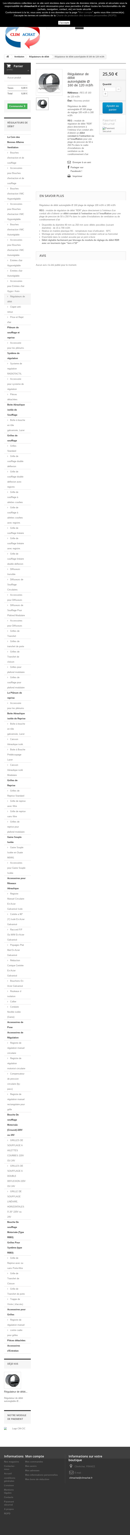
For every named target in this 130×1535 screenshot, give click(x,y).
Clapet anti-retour (14, 309)
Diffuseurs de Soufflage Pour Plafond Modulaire (16, 610)
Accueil (8, 1473)
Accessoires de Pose (15, 1025)
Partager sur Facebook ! (77, 169)
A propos (9, 1509)
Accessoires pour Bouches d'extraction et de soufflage (15, 176)
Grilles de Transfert (13, 633)
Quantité (107, 84)
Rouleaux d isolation (14, 994)
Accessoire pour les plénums (15, 345)
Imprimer (77, 176)
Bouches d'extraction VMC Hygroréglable (15, 193)
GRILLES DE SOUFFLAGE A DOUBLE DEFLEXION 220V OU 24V (16, 1176)
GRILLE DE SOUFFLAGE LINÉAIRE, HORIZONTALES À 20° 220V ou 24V (15, 1204)
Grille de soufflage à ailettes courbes (15, 497)
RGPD (7, 1513)
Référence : (73, 92)
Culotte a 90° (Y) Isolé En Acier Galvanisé (16, 919)
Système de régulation (13, 356)
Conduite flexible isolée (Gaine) (14, 1012)
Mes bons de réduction (37, 1479)
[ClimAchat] (22, 34)
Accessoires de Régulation (15, 1035)
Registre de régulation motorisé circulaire (16, 1063)
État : (70, 100)
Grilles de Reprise (12, 783)
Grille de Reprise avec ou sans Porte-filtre (15, 1263)
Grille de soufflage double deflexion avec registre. (15, 479)
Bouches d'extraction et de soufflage (15, 157)
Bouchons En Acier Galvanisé (15, 983)
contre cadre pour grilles (14, 1332)
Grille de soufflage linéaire (15, 530)
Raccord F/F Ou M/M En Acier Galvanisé (15, 934)
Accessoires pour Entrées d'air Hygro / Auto (15, 286)
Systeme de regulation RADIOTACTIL (14, 368)
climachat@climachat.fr (80, 1478)
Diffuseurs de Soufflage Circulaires (15, 584)
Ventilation (12, 147)
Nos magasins (11, 1461)
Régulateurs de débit (16, 299)
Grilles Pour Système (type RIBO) (14, 1247)
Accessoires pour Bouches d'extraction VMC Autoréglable (15, 247)
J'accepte (64, 22)
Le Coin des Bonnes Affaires (15, 139)
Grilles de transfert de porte (15, 644)
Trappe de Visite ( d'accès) (15, 1302)
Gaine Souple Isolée (14, 839)
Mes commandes (34, 1461)
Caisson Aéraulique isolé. (15, 742)
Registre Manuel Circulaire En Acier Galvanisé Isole (15, 901)
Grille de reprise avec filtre (16, 803)
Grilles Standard (11, 448)
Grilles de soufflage (12, 438)
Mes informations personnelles (41, 1475)
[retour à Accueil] (7, 57)
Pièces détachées (12, 397)
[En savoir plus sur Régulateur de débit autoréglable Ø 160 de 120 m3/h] (12, 1380)
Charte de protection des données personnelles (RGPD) (86, 15)
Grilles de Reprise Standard (15, 793)
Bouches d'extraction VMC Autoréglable (15, 229)
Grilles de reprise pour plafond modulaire (16, 826)
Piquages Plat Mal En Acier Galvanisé (15, 950)
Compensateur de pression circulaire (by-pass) (15, 1081)
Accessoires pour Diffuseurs (14, 597)
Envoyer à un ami (82, 162)
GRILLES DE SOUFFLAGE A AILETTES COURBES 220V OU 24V (15, 1150)
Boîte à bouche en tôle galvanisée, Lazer (16, 425)
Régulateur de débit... (15, 1391)
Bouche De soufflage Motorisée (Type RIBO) (15, 1230)
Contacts (8, 1497)
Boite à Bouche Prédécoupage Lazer (16, 754)
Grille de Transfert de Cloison (13, 1278)
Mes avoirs (31, 1466)
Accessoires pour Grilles (16, 1312)
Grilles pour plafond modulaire (16, 669)
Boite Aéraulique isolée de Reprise (16, 716)
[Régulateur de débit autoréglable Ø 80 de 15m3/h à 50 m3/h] (42, 104)
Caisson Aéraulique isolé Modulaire (15, 770)
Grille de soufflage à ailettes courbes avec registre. (15, 515)
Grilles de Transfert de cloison (13, 656)
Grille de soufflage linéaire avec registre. (15, 543)
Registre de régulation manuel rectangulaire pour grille (16, 1102)
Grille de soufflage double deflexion (15, 461)
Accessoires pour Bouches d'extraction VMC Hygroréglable (15, 212)
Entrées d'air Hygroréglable (14, 263)
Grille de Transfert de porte (16, 1291)
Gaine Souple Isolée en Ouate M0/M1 (15, 852)
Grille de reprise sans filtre (16, 814)
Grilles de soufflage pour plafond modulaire (16, 682)
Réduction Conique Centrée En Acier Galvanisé (15, 968)
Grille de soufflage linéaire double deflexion (15, 558)
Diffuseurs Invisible (13, 572)
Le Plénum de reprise (14, 695)
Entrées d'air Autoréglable (14, 273)
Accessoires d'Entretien (13, 1348)
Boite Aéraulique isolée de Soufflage (16, 409)
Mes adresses (32, 1470)
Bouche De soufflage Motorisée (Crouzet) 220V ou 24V (15, 1124)
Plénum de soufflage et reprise (13, 332)
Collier (12, 1001)
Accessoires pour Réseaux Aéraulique (16, 883)
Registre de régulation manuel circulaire (16, 1048)
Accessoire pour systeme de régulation (15, 384)
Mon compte (85, 12)
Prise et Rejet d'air (15, 319)
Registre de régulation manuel (16, 1322)
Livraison (9, 1485)
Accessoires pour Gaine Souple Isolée (16, 868)
